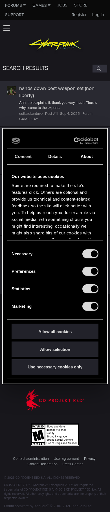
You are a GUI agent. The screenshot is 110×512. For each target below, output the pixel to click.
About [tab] (87, 156)
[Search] (100, 68)
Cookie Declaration (42, 464)
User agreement (66, 458)
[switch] (90, 271)
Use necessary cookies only (55, 366)
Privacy (89, 458)
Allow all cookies (55, 331)
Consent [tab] (23, 156)
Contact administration (31, 458)
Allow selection (55, 349)
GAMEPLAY (28, 119)
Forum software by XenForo (48, 506)
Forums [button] (13, 5)
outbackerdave (31, 113)
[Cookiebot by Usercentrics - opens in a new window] (75, 140)
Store (80, 5)
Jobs (62, 5)
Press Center (72, 464)
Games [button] (39, 5)
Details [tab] (55, 156)
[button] (6, 28)
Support (14, 14)
